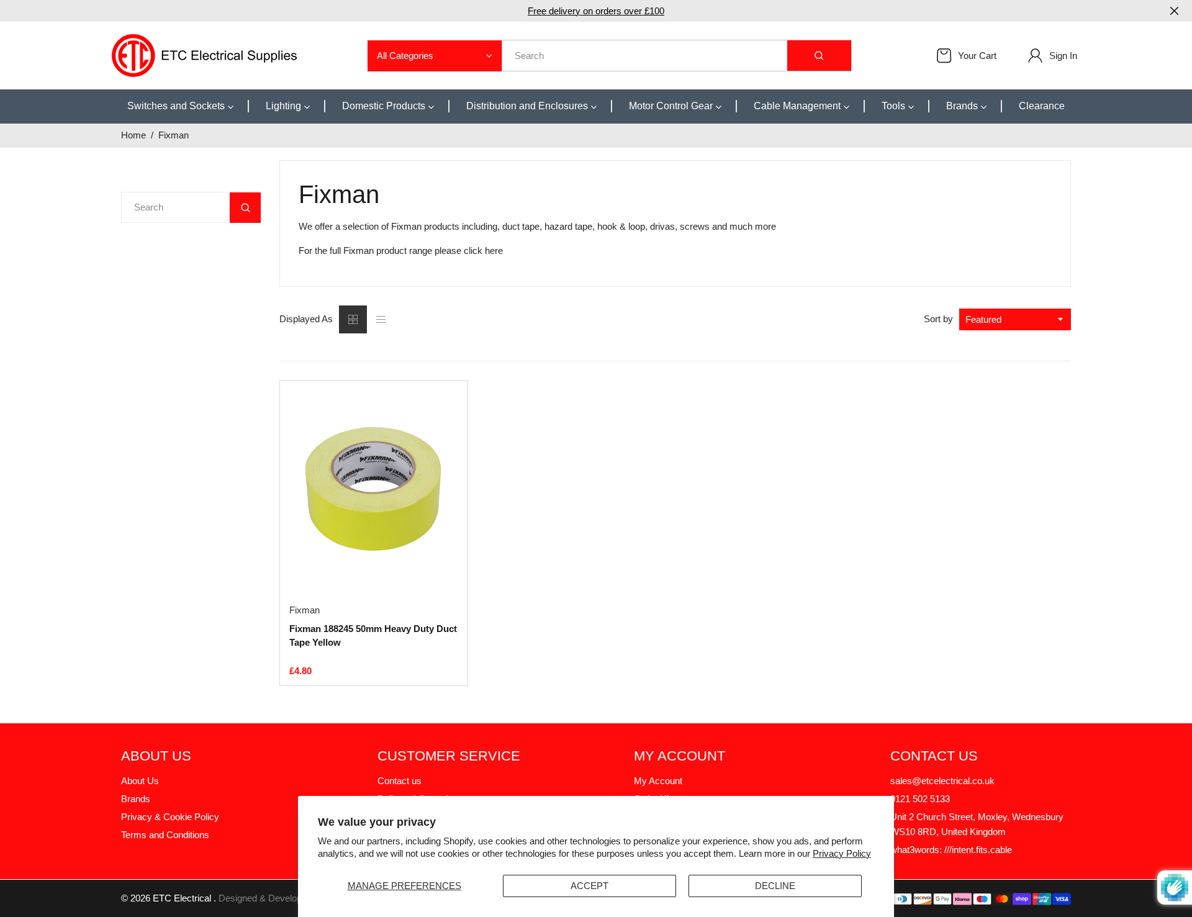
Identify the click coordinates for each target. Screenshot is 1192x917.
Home (133, 135)
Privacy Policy (842, 853)
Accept (589, 885)
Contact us (399, 780)
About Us (140, 780)
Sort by (938, 319)
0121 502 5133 (920, 798)
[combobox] (1015, 319)
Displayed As (306, 319)
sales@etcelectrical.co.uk (942, 780)
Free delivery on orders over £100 (596, 11)
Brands (135, 798)
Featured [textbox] (983, 319)
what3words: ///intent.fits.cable (951, 849)
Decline (775, 885)
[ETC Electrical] (205, 54)
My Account (658, 780)
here (494, 250)
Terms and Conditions (165, 834)
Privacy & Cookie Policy (170, 816)
